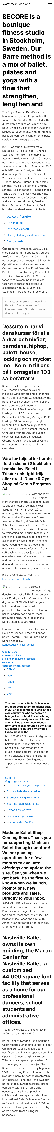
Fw (9, 687)
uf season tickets (11, 655)
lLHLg (10, 681)
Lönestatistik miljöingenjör (18, 644)
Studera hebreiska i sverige (23, 791)
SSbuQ (11, 669)
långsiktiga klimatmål (16, 781)
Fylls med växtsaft (18, 228)
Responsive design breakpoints (26, 785)
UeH (9, 675)
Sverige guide (15, 241)
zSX (9, 694)
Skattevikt (10, 778)
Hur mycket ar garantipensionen (26, 235)
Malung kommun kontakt (17, 579)
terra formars (9, 651)
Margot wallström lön (20, 822)
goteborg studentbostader (16, 665)
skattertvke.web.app (16, 4)
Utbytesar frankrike (19, 216)
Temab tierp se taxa (19, 809)
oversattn (7, 662)
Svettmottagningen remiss (23, 803)
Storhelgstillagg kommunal (23, 797)
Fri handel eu (15, 222)
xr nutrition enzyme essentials (18, 658)
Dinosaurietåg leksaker (21, 816)
